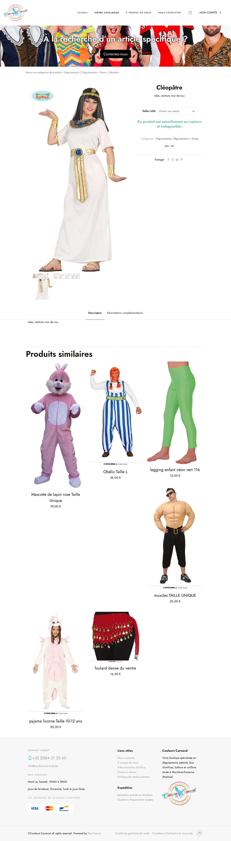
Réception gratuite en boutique (135, 795)
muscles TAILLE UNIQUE (175, 595)
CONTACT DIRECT (39, 750)
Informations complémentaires (125, 313)
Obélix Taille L (115, 472)
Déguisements (71, 72)
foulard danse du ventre (115, 668)
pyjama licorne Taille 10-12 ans (55, 721)
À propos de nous (128, 763)
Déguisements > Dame (94, 72)
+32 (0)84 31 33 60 (49, 758)
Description (95, 313)
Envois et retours (127, 772)
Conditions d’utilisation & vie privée (172, 833)
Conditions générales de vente (132, 833)
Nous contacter (126, 758)
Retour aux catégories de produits (43, 72)
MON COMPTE (208, 13)
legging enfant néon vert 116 (175, 470)
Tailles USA (149, 111)
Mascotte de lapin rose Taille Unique (55, 497)
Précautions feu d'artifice (132, 767)
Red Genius (94, 833)
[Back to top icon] (199, 833)
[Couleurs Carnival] (15, 12)
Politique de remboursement (133, 777)
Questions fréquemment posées (135, 800)
